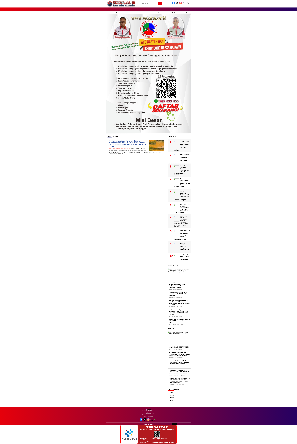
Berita (113, 9)
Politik (139, 9)
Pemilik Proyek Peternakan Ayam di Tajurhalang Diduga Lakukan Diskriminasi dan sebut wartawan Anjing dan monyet (179, 380)
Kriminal (144, 9)
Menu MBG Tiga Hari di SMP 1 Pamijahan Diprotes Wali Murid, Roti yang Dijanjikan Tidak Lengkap (179, 354)
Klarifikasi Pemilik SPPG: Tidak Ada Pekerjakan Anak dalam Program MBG (182, 247)
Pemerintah (132, 9)
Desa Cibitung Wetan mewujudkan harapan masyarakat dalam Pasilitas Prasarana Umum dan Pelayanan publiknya (181, 221)
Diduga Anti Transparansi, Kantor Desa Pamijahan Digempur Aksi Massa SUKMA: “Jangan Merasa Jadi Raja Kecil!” (179, 302)
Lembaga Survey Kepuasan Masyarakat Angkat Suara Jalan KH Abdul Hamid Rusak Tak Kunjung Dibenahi (173, 12)
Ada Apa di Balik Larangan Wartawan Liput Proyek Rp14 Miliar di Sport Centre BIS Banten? (181, 208)
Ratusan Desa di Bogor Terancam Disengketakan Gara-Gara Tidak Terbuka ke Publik (182, 158)
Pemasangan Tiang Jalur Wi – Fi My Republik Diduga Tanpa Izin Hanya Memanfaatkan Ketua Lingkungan (179, 372)
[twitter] (177, 3)
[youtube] (184, 3)
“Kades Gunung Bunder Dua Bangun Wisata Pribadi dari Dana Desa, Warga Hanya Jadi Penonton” (181, 146)
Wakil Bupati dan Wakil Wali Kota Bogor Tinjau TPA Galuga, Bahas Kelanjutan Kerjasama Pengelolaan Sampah (182, 235)
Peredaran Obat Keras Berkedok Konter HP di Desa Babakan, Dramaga (184, 258)
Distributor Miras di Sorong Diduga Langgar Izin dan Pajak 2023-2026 (179, 346)
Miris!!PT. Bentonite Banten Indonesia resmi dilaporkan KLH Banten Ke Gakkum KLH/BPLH (181, 170)
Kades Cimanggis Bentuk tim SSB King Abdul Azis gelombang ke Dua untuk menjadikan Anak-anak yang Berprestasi (182, 196)
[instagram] (180, 3)
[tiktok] (187, 3)
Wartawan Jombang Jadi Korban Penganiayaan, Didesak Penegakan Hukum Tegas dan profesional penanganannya (179, 363)
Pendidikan (164, 9)
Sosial (176, 9)
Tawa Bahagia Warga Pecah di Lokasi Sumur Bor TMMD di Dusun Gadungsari (123, 12)
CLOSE (174, 424)
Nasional (124, 9)
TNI (185, 9)
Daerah (118, 9)
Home (108, 9)
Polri (181, 9)
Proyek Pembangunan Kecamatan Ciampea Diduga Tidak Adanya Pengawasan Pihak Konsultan (182, 183)
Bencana (157, 9)
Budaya (171, 9)
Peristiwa (151, 9)
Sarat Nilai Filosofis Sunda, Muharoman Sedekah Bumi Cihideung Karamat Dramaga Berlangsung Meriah (177, 285)
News (122, 148)
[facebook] (173, 3)
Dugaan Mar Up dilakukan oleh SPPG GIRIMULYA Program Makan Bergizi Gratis (179, 321)
